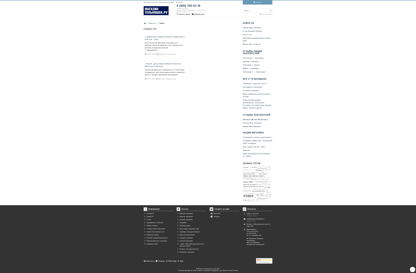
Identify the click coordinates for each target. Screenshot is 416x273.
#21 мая (262, 179)
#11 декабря (269, 197)
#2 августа (256, 189)
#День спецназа (258, 172)
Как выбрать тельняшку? (253, 87)
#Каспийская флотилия (251, 201)
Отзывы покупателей (256, 115)
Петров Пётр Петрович (252, 123)
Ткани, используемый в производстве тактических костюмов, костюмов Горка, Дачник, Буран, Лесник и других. (257, 104)
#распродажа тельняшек (260, 189)
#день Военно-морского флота (261, 181)
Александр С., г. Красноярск (254, 72)
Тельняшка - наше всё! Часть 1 (255, 83)
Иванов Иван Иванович (252, 126)
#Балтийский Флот (258, 191)
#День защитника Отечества (248, 178)
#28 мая (256, 177)
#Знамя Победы (268, 192)
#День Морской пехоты (262, 168)
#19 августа (267, 177)
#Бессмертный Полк (252, 193)
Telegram (161, 261)
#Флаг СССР (257, 173)
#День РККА (261, 193)
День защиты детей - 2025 (254, 147)
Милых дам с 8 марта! (252, 44)
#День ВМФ (248, 182)
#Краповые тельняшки (253, 169)
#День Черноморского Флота (253, 187)
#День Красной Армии (257, 193)
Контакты (179, 2)
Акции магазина (253, 133)
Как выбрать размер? (167, 2)
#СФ (269, 178)
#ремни (254, 181)
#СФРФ (255, 194)
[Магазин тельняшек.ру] (156, 10)
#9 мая (245, 200)
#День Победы (260, 195)
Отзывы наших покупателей (252, 52)
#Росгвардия (244, 193)
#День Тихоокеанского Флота (262, 198)
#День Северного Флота (247, 172)
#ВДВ (267, 190)
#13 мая (245, 167)
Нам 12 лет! (247, 34)
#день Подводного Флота (247, 169)
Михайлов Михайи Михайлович (255, 119)
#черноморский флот (268, 193)
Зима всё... (247, 150)
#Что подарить (263, 189)
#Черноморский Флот (255, 179)
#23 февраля (253, 185)
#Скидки (268, 173)
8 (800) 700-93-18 (188, 6)
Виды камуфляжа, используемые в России (257, 95)
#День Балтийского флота (254, 176)
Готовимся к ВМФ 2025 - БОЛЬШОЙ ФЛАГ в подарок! (257, 142)
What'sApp (172, 261)
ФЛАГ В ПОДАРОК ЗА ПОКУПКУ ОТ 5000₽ (256, 155)
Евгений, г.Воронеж (251, 61)
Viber (181, 261)
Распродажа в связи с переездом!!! (257, 137)
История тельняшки (251, 90)
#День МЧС (266, 179)
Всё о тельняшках (254, 79)
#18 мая (259, 170)
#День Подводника (260, 177)
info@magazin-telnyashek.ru (255, 219)
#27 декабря (259, 197)
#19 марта (254, 167)
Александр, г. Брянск (251, 65)
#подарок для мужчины (270, 181)
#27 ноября (267, 187)
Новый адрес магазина (252, 28)
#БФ (255, 197)
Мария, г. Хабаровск (251, 68)
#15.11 (264, 193)
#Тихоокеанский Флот (247, 190)
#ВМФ (248, 196)
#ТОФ (262, 172)
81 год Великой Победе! (252, 31)
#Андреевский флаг (268, 169)
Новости (248, 23)
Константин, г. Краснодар (253, 58)
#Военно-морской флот (249, 174)
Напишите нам (251, 221)
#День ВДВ (246, 185)
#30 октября (263, 169)
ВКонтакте (150, 261)
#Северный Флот (268, 194)
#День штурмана (247, 193)
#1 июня (259, 184)
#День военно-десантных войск (266, 184)
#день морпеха (263, 174)
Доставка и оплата (150, 2)
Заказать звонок (252, 216)
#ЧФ (264, 177)
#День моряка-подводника (267, 180)
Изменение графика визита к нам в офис (257, 39)
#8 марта (253, 172)
